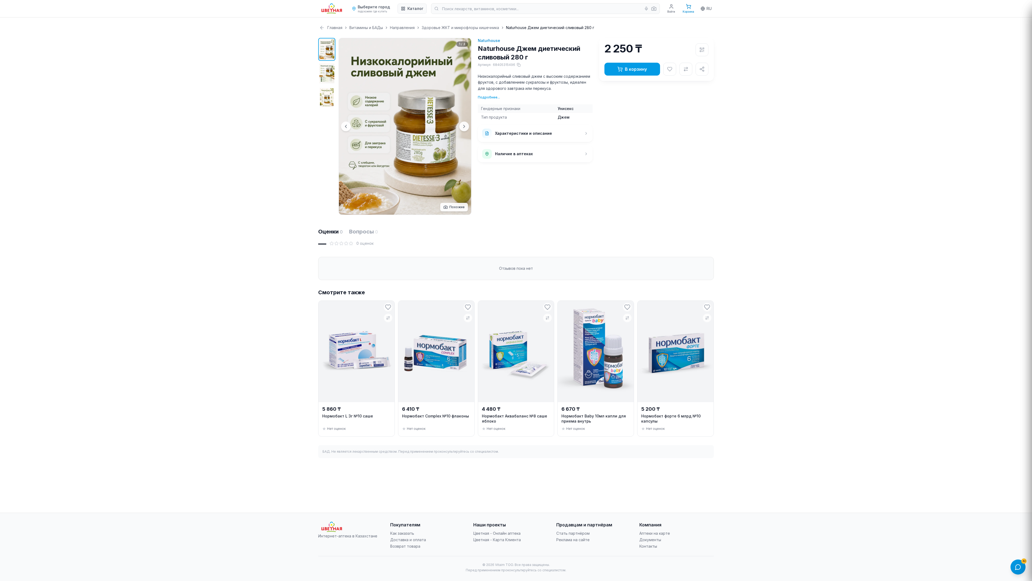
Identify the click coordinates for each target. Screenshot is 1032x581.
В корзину (636, 69)
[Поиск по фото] (654, 8)
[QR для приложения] (702, 49)
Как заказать (402, 533)
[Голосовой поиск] (646, 8)
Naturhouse (489, 40)
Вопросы (363, 231)
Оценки (330, 231)
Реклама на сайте (573, 539)
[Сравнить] (685, 69)
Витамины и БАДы (366, 27)
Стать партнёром (573, 533)
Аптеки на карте (654, 533)
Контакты (648, 546)
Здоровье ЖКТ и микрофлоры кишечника (460, 27)
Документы (650, 539)
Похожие (457, 207)
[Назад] (322, 27)
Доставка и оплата (408, 539)
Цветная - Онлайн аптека (497, 533)
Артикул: (496, 65)
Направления (402, 27)
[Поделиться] (702, 69)
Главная (334, 27)
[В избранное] (669, 69)
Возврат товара (405, 546)
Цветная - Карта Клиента (497, 539)
